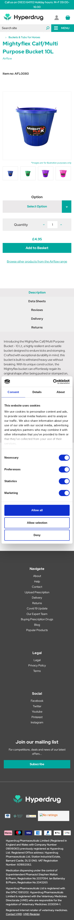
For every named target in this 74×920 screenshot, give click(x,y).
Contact (37, 587)
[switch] (64, 469)
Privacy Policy (37, 665)
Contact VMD (14, 914)
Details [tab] (37, 392)
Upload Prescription (37, 592)
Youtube (37, 712)
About (37, 576)
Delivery (37, 319)
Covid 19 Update (37, 608)
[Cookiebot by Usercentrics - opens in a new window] (53, 381)
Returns (37, 327)
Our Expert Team (37, 614)
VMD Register (31, 914)
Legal (37, 660)
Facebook (37, 701)
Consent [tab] (13, 392)
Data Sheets (37, 301)
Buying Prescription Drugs (37, 619)
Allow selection (37, 522)
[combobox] (25, 28)
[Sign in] (56, 17)
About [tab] (61, 392)
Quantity (21, 224)
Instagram (37, 722)
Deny (37, 535)
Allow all (37, 510)
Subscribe (37, 764)
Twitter (37, 706)
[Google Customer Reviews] (53, 816)
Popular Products (37, 630)
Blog (37, 625)
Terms (37, 671)
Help (37, 581)
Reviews (37, 310)
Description (37, 292)
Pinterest (37, 717)
